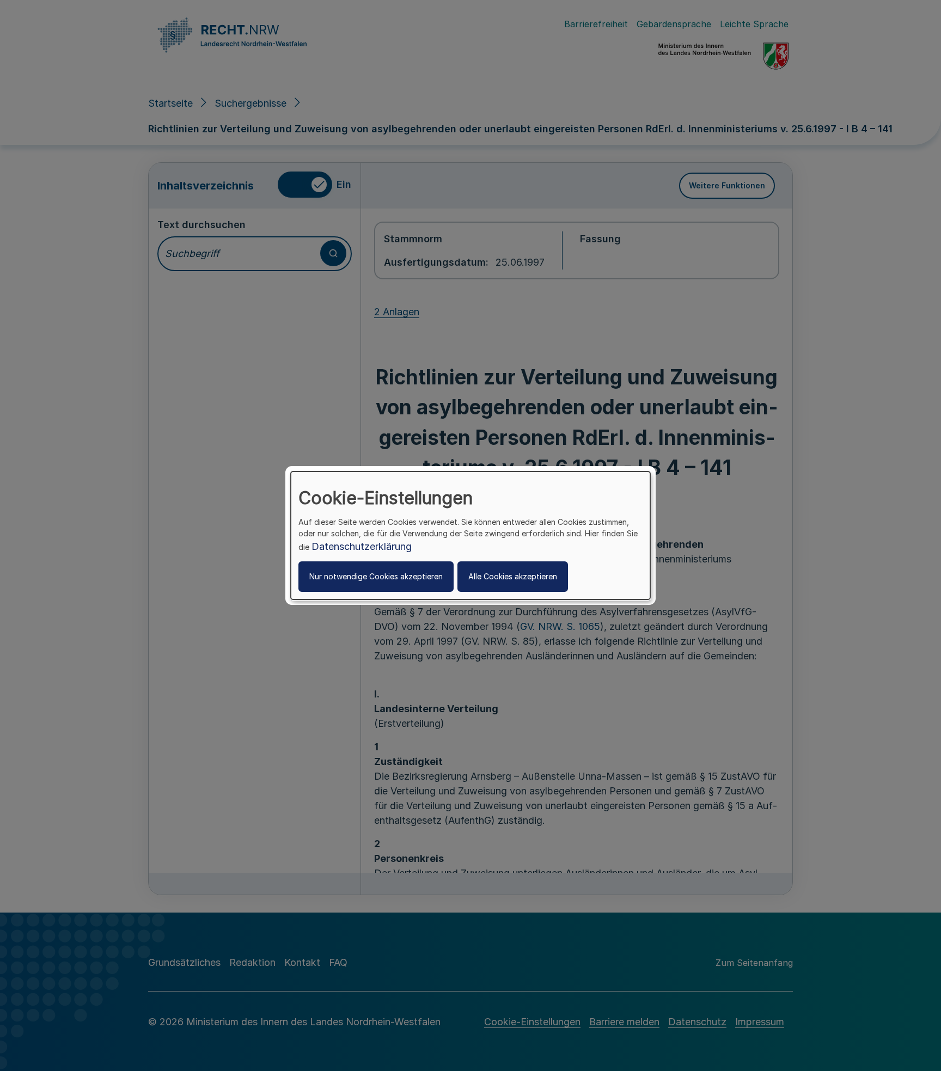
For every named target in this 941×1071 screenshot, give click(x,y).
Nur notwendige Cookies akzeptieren (376, 576)
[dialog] (470, 536)
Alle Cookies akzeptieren (512, 576)
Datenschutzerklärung (361, 546)
